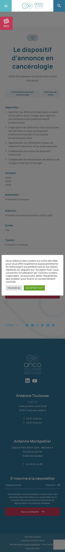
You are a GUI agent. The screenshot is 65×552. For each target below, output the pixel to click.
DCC (6, 26)
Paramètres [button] (14, 287)
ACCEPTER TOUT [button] (34, 287)
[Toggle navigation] (6, 6)
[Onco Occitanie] (32, 6)
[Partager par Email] (32, 325)
